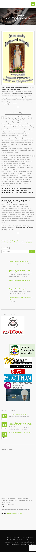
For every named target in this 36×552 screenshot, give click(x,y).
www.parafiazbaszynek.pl (14, 513)
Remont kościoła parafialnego (18, 262)
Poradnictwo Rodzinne (11, 542)
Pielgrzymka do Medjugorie (18, 289)
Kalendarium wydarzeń (28, 544)
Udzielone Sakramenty (13, 544)
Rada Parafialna (11, 540)
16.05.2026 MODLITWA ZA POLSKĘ (20, 280)
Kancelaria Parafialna (28, 538)
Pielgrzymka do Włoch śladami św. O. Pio (21, 298)
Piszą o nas (30, 540)
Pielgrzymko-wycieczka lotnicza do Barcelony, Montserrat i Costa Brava (20, 271)
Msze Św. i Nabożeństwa (13, 538)
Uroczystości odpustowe (27, 542)
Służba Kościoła (21, 540)
